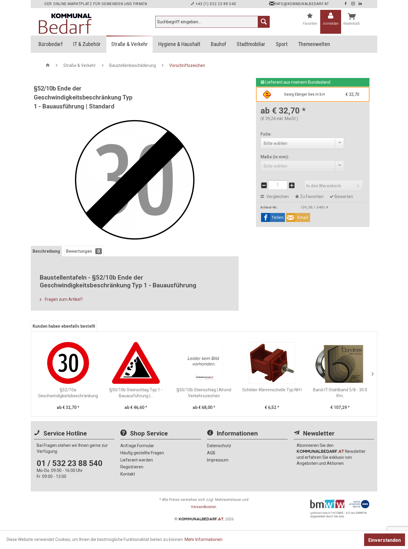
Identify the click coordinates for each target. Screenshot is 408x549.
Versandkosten (203, 507)
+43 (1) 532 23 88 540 (215, 4)
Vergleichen (277, 196)
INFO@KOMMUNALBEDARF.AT (302, 4)
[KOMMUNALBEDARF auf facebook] (346, 4)
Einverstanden (384, 540)
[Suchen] (264, 22)
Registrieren (131, 466)
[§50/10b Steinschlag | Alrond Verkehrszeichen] (204, 363)
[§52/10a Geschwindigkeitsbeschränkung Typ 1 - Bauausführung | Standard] (68, 363)
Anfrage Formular (137, 445)
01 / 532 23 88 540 (69, 463)
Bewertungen (83, 251)
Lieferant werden (136, 460)
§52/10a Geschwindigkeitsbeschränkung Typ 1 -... (68, 393)
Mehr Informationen (204, 539)
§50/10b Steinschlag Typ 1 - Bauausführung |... (135, 392)
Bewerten (343, 196)
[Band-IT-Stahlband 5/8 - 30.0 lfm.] (340, 363)
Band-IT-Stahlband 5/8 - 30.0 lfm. (340, 392)
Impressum (217, 460)
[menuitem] (212, 22)
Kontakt (127, 474)
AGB (211, 452)
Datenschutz (219, 445)
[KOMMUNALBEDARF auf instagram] (353, 4)
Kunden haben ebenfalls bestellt (64, 326)
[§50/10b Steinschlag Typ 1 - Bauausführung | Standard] (136, 363)
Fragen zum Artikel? (63, 299)
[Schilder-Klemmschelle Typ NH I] (272, 363)
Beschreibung (46, 251)
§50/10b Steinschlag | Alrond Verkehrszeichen (204, 392)
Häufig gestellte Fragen (142, 452)
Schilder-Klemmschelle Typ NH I (272, 389)
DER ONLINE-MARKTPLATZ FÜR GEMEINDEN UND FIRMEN (96, 4)
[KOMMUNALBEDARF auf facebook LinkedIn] (360, 4)
